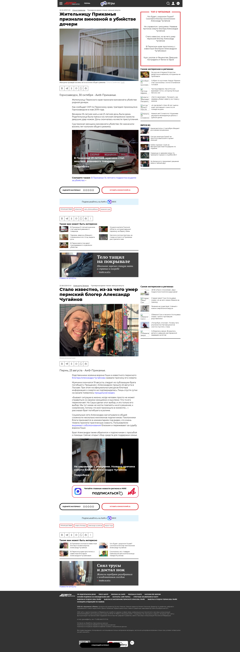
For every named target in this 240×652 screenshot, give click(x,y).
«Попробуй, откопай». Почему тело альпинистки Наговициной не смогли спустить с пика (165, 325)
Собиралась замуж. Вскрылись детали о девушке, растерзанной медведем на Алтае (164, 333)
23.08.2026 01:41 (65, 286)
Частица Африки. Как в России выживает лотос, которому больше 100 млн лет (165, 91)
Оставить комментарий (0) (120, 190)
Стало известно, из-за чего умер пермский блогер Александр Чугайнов (160, 39)
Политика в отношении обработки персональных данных (96, 625)
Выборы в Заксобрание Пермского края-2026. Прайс (124, 599)
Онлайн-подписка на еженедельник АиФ (93, 597)
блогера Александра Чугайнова (88, 378)
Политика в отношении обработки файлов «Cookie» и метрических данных (102, 626)
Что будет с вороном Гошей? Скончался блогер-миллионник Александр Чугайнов (160, 19)
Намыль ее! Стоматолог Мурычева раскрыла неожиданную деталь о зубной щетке (164, 115)
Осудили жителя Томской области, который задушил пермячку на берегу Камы (120, 229)
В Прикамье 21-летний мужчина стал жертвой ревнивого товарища (99, 160)
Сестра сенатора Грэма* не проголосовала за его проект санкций (162, 138)
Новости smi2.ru (68, 278)
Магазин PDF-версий (153, 594)
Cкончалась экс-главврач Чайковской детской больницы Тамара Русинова (122, 554)
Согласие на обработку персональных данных (92, 623)
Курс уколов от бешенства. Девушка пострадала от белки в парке (160, 59)
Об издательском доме (86, 594)
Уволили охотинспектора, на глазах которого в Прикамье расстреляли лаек (121, 237)
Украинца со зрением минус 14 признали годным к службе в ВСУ (163, 154)
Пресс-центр (103, 594)
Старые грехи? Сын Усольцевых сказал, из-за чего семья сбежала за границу (165, 300)
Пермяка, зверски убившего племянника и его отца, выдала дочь (82, 237)
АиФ (122, 82)
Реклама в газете (135, 594)
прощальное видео (104, 393)
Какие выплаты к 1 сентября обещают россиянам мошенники (165, 129)
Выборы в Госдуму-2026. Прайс (89, 599)
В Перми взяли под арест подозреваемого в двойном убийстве (81, 245)
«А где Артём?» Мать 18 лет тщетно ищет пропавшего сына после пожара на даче (164, 107)
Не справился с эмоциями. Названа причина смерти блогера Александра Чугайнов (160, 29)
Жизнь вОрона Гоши (67, 358)
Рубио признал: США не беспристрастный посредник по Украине (163, 146)
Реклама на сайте (118, 594)
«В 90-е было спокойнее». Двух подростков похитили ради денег (164, 291)
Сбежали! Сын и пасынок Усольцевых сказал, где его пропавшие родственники (165, 317)
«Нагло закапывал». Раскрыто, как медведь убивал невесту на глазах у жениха (165, 99)
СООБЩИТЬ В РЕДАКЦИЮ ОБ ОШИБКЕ (90, 602)
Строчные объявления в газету (146, 597)
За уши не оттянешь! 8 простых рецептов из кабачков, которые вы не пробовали (165, 74)
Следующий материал (100, 645)
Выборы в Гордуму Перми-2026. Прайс (162, 599)
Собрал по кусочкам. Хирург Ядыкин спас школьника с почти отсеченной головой (165, 82)
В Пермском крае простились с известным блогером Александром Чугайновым (160, 49)
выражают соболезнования (86, 425)
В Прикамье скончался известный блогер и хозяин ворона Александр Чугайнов (83, 546)
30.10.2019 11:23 (65, 10)
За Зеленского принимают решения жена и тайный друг (164, 162)
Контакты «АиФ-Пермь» (121, 597)
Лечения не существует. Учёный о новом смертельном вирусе (164, 307)
